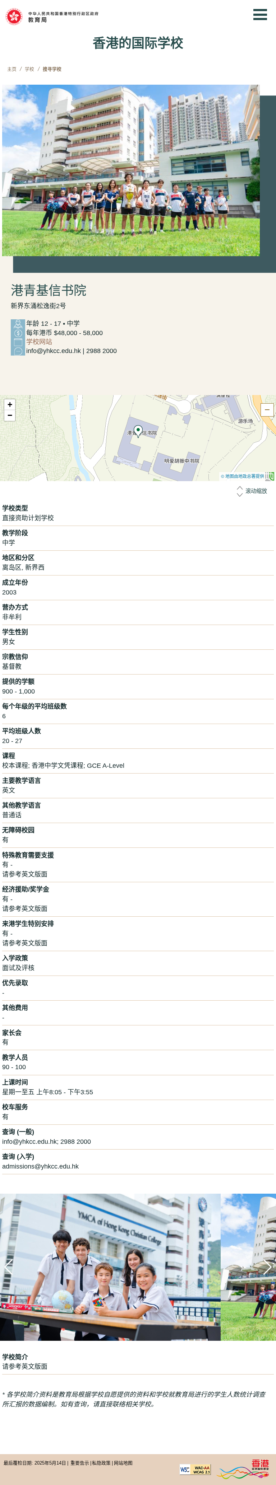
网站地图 (123, 1463)
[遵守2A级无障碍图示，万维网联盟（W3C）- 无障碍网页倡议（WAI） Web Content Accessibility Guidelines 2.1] (195, 1469)
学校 (29, 69)
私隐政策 (101, 1463)
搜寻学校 (52, 69)
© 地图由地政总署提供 (243, 476)
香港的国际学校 (138, 43)
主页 (12, 69)
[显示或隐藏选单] (260, 14)
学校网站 (39, 342)
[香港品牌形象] (242, 1469)
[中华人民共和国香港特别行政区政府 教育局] (63, 17)
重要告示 (79, 1463)
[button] (138, 431)
